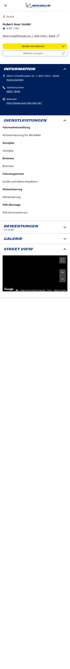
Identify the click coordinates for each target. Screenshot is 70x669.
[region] (35, 273)
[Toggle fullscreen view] (62, 260)
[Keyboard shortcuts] (17, 290)
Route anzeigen (15, 79)
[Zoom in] (62, 272)
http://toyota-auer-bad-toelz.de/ (24, 102)
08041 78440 (13, 91)
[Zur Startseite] (38, 5)
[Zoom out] (62, 279)
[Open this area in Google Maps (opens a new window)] (8, 289)
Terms (49, 290)
